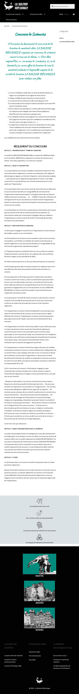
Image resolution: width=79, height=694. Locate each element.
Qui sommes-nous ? (60, 655)
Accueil (6, 26)
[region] (26, 679)
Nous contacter (11, 20)
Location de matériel (13, 14)
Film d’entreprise (35, 656)
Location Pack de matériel (13, 655)
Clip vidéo (32, 660)
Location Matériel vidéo (66, 42)
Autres (61, 38)
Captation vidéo (34, 652)
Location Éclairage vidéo (12, 666)
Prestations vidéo (36, 14)
